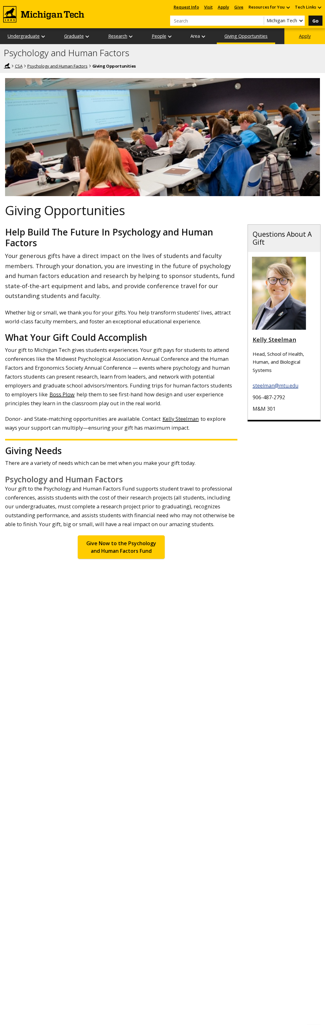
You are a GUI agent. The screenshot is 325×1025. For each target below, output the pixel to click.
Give (238, 7)
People (159, 36)
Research (117, 36)
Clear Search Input (259, 21)
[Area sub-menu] (203, 36)
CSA (19, 66)
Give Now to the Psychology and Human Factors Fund (121, 547)
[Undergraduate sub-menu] (43, 36)
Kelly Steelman (180, 418)
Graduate (74, 36)
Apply (223, 7)
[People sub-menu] (170, 36)
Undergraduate (24, 36)
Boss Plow (62, 394)
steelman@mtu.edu (275, 385)
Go (315, 21)
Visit (208, 7)
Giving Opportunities (246, 36)
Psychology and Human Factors (66, 53)
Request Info (186, 7)
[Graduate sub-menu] (87, 36)
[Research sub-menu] (131, 36)
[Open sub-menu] (288, 7)
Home (7, 66)
